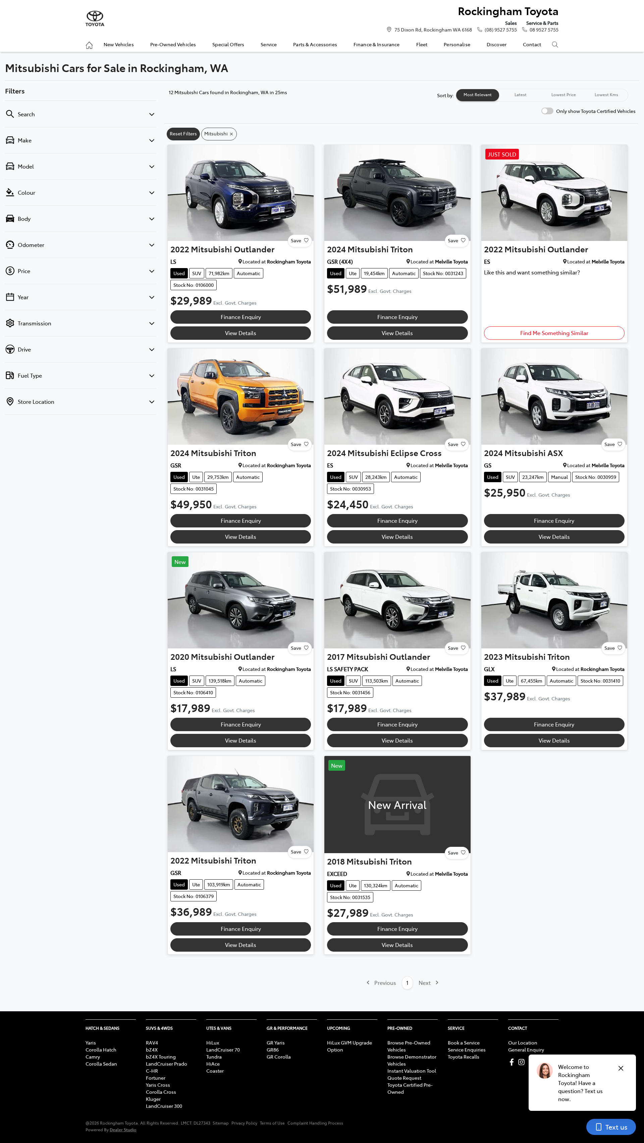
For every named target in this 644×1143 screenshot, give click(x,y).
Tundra (214, 1056)
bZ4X (152, 1049)
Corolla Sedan (101, 1063)
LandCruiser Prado (166, 1063)
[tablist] (542, 95)
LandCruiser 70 (223, 1049)
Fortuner (155, 1077)
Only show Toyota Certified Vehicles (596, 111)
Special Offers (228, 44)
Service (269, 44)
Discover (496, 44)
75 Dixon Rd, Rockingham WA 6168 (433, 29)
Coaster (215, 1070)
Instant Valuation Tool (411, 1070)
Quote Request (404, 1077)
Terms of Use (272, 1123)
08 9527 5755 (544, 29)
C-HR (152, 1070)
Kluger (153, 1098)
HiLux (212, 1042)
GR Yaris (276, 1042)
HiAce (213, 1063)
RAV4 (152, 1042)
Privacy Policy (244, 1123)
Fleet (422, 44)
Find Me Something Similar (554, 332)
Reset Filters (183, 133)
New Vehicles (119, 44)
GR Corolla (279, 1056)
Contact (532, 44)
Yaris (91, 1042)
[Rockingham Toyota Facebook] (513, 1062)
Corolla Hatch (101, 1049)
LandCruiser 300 (164, 1105)
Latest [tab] (521, 94)
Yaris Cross (158, 1084)
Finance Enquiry (241, 316)
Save (296, 240)
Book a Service (464, 1042)
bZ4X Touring (161, 1056)
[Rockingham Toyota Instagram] (523, 1062)
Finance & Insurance (377, 44)
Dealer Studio (123, 1129)
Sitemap (221, 1123)
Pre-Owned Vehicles (173, 44)
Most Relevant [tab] (478, 94)
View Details (240, 332)
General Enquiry (526, 1049)
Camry (93, 1056)
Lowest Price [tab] (563, 94)
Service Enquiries (467, 1049)
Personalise (457, 44)
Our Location (522, 1042)
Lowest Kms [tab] (606, 94)
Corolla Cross (161, 1091)
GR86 (273, 1049)
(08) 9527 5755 (501, 29)
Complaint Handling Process (315, 1123)
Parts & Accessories (315, 44)
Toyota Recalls (463, 1056)
